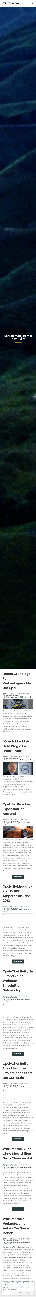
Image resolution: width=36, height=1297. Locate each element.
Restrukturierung (26, 1087)
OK (20, 1296)
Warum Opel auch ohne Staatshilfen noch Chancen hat (17, 1154)
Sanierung (7, 1169)
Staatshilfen (15, 1169)
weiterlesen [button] (18, 876)
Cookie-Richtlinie (13, 1289)
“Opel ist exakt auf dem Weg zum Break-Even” (17, 746)
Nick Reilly (23, 697)
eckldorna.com (11, 3)
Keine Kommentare (12, 695)
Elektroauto (13, 910)
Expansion (20, 823)
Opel (29, 697)
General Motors (15, 697)
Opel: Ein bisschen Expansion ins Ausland (17, 809)
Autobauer (13, 823)
